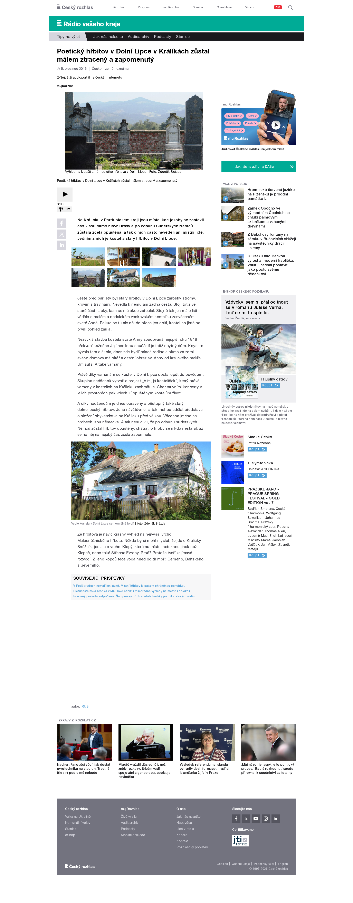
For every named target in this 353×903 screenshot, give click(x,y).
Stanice (198, 7)
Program (144, 7)
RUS (85, 706)
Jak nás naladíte (108, 36)
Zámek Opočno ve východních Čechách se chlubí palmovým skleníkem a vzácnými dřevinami (269, 217)
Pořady (249, 123)
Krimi (251, 115)
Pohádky (231, 123)
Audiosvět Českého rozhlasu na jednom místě (252, 149)
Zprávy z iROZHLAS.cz (77, 720)
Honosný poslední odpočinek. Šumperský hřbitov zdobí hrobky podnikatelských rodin (133, 596)
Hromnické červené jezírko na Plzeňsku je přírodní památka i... (271, 194)
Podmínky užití (264, 863)
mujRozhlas (171, 7)
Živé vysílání (233, 130)
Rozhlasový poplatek (192, 847)
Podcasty (162, 36)
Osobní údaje (241, 863)
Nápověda (184, 823)
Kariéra (181, 835)
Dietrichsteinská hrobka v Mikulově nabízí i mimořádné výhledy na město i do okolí (131, 591)
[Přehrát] (65, 194)
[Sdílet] (68, 209)
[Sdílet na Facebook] (61, 223)
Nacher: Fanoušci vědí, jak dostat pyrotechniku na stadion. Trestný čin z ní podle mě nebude (83, 769)
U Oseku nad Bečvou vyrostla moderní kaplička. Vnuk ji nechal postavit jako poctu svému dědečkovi (271, 265)
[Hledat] (290, 7)
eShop (70, 835)
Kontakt (182, 841)
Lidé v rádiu (185, 829)
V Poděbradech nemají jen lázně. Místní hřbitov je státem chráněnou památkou (129, 585)
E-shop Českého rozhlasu (246, 291)
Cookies (222, 863)
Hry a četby (232, 115)
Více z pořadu (235, 184)
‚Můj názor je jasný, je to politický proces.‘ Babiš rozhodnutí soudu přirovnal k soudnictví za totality (267, 769)
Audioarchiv (138, 36)
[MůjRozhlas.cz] (65, 86)
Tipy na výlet (68, 36)
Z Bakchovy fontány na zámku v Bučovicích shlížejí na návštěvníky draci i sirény (272, 241)
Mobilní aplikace (133, 835)
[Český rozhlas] (75, 7)
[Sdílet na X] (61, 234)
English (283, 863)
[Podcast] (60, 209)
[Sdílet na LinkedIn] (61, 245)
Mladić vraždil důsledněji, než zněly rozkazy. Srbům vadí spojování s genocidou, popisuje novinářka (144, 771)
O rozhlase (224, 7)
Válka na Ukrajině (78, 817)
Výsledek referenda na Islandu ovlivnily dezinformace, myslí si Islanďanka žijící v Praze (204, 769)
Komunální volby (77, 823)
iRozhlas (118, 7)
